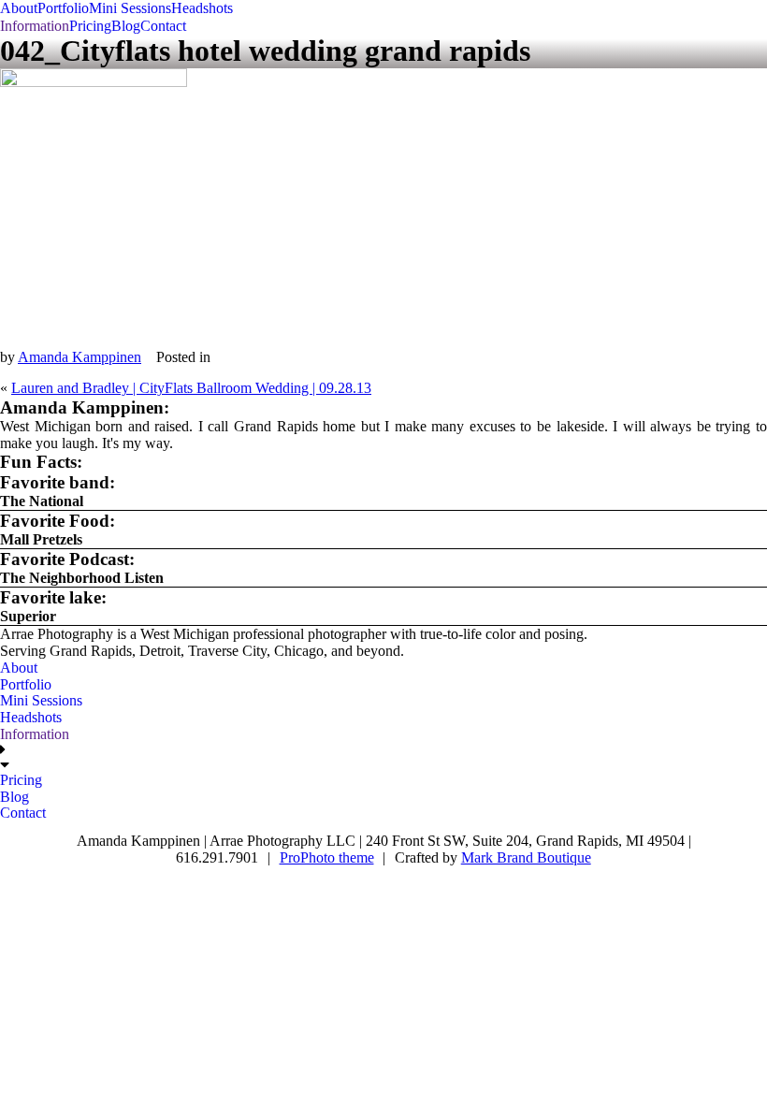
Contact (163, 26)
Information (34, 26)
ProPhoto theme (327, 857)
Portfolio (63, 8)
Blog (125, 26)
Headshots (202, 8)
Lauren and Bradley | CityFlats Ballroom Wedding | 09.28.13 (191, 388)
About (18, 8)
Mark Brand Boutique (526, 857)
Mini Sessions (130, 8)
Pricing (90, 26)
